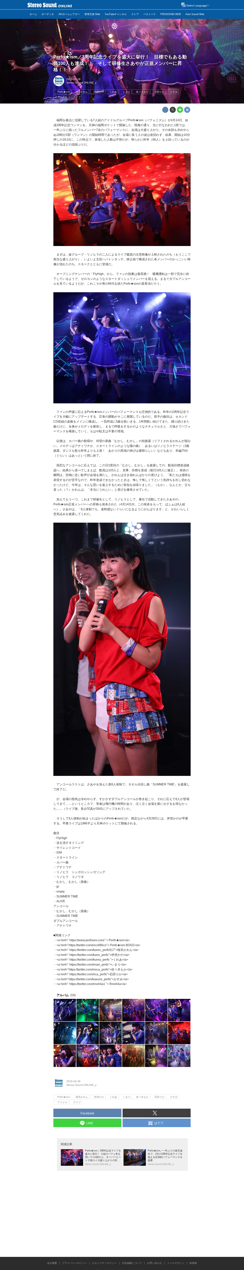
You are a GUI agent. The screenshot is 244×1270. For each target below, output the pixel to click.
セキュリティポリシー (104, 1263)
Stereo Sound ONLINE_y (81, 82)
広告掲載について (132, 1263)
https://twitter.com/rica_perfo (88, 974)
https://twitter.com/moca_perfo (88, 969)
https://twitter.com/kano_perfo (88, 954)
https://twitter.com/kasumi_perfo (90, 979)
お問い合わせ (154, 1263)
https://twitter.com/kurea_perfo (89, 959)
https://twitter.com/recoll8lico (87, 945)
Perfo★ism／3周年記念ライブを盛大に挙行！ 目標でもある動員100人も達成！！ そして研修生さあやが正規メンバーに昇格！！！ (120, 63)
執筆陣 (193, 1263)
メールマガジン (175, 1263)
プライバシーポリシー (74, 1263)
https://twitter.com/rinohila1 (87, 984)
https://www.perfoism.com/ (86, 940)
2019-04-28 (73, 79)
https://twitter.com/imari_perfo (88, 964)
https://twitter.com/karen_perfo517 (92, 950)
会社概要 (52, 1263)
